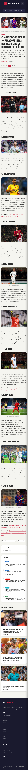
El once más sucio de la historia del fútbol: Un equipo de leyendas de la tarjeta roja (13, 533)
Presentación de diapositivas (8, 540)
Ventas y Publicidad (7, 752)
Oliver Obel (4, 61)
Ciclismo (7, 587)
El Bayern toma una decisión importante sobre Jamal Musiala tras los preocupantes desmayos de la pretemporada (15, 564)
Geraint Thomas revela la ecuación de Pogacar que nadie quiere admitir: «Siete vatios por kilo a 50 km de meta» (15, 590)
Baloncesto (5, 724)
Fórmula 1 (7, 579)
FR (12, 65)
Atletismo (5, 717)
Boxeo (4, 727)
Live (5, 10)
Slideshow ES (21, 540)
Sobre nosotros (6, 750)
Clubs (15, 10)
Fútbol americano (7, 715)
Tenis (7, 596)
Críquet (4, 729)
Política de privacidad (7, 760)
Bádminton (5, 720)
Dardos (4, 734)
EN (6, 65)
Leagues (10, 10)
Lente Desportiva (13, 3)
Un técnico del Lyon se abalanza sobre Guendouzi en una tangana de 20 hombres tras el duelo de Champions (15, 573)
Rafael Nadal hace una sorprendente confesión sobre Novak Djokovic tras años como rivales (15, 599)
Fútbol (3, 34)
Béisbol (4, 722)
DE (14, 65)
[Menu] (22, 3)
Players (20, 10)
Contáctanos (6, 748)
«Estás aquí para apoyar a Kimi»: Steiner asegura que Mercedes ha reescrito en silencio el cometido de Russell (15, 582)
